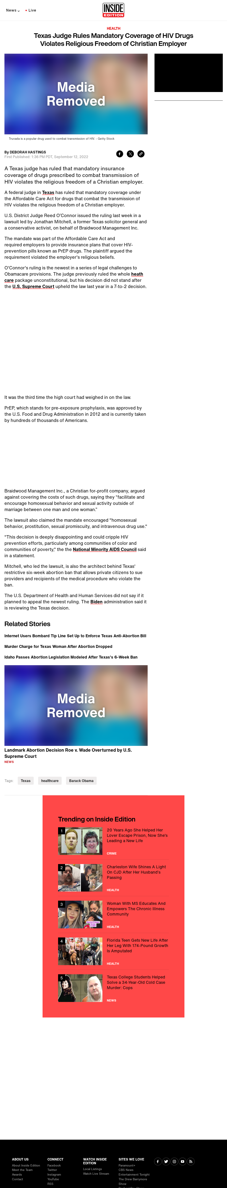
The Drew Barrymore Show (133, 1181)
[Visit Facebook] (158, 1162)
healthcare (50, 780)
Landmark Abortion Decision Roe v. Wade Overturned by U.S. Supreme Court (68, 753)
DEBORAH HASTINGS (28, 152)
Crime (112, 853)
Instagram (54, 1174)
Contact (17, 1179)
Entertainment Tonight (134, 1174)
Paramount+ (127, 1165)
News (11, 10)
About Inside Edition (26, 1165)
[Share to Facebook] (120, 154)
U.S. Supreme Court (33, 286)
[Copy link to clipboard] (141, 154)
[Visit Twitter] (166, 1162)
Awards (17, 1174)
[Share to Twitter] (130, 154)
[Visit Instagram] (174, 1162)
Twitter (52, 1170)
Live (32, 10)
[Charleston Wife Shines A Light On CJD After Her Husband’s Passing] (113, 878)
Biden (96, 601)
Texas (48, 192)
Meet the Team (22, 1170)
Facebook (54, 1165)
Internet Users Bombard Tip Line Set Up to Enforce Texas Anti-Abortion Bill (75, 635)
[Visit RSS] (191, 1162)
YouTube (53, 1179)
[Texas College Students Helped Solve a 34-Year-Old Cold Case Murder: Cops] (113, 988)
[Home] (113, 10)
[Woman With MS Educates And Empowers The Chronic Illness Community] (113, 914)
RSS (50, 1184)
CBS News (126, 1170)
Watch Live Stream (96, 1174)
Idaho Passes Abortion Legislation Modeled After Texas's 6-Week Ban (70, 657)
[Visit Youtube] (182, 1162)
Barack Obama (81, 780)
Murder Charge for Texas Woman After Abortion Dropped (58, 646)
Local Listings (92, 1169)
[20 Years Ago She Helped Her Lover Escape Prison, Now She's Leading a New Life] (113, 841)
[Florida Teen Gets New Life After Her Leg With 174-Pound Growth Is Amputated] (113, 951)
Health (113, 28)
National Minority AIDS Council (105, 549)
